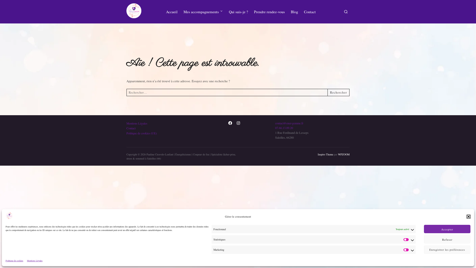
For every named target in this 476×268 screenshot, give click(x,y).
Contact (310, 11)
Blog (294, 11)
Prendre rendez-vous (269, 11)
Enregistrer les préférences (447, 249)
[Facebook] (230, 123)
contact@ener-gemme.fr (289, 123)
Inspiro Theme (325, 154)
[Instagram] (238, 123)
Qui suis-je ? (238, 11)
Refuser (447, 239)
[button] (468, 216)
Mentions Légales (35, 260)
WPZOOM (344, 154)
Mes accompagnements (201, 11)
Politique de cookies (14, 260)
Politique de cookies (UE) (141, 133)
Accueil (172, 11)
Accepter (447, 229)
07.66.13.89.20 (284, 128)
